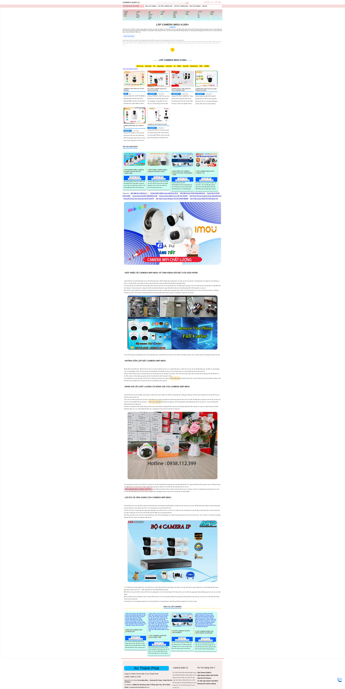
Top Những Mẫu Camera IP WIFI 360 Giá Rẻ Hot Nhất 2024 (134, 171)
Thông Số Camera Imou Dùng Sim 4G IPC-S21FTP (139, 198)
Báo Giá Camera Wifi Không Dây (134, 630)
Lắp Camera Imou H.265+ (172, 24)
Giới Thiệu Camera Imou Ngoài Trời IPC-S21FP (158, 170)
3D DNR (206, 66)
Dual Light (148, 66)
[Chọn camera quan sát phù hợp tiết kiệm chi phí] (220, 15)
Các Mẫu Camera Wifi (165, 6)
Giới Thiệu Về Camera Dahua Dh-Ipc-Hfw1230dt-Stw (183, 172)
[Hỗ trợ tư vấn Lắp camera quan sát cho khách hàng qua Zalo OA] (340, 679)
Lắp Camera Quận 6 (204, 672)
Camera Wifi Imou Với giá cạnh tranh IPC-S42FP (206, 89)
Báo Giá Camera (150, 6)
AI (174, 66)
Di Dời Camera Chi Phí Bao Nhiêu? (181, 631)
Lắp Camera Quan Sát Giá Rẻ (207, 675)
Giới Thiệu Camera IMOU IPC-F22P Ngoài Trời (204, 198)
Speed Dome (193, 66)
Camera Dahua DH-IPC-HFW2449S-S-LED (144, 196)
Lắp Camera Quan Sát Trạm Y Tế (205, 172)
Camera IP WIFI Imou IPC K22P (157, 124)
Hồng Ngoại (160, 66)
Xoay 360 (185, 66)
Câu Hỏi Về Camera (204, 678)
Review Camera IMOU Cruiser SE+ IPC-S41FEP (173, 196)
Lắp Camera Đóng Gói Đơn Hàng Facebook (204, 632)
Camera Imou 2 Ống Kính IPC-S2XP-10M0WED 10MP (181, 89)
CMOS (179, 66)
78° (154, 66)
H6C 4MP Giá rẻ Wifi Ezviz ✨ (139, 193)
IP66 (201, 66)
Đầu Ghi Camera (195, 6)
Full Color (169, 66)
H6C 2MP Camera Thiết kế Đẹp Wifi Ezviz (192, 193)
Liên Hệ (204, 6)
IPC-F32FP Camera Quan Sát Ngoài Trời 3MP (156, 89)
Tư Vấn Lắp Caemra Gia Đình (207, 681)
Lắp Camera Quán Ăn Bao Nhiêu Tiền (157, 636)
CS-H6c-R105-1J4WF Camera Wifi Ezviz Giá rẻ (164, 193)
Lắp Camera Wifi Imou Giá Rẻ (130, 69)
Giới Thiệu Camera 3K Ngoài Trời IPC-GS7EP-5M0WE (172, 198)
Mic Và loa (140, 66)
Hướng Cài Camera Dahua (206, 684)
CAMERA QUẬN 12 (131, 2)
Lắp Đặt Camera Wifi (181, 6)
